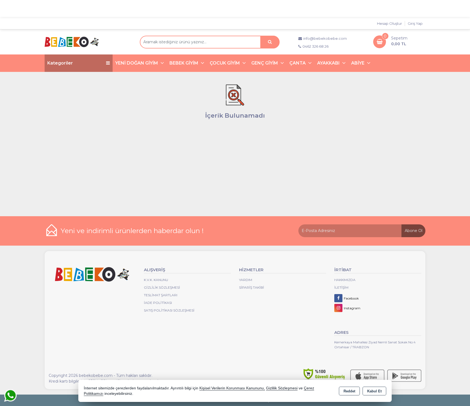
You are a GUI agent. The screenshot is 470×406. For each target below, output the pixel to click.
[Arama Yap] (269, 42)
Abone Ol (413, 230)
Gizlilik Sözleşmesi (162, 287)
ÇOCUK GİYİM (225, 63)
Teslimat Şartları (160, 295)
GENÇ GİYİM (265, 63)
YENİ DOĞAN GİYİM (137, 63)
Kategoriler (60, 63)
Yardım (245, 280)
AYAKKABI (329, 63)
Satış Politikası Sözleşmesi (169, 310)
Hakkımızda (344, 280)
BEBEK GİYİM (184, 63)
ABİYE (358, 63)
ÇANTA (298, 63)
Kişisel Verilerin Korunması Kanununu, (232, 388)
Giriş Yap (415, 23)
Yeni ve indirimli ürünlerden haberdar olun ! (132, 231)
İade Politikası (158, 303)
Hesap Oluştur (389, 23)
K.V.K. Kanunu (156, 280)
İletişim (341, 287)
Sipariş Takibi (251, 287)
